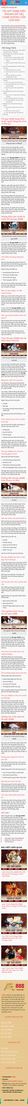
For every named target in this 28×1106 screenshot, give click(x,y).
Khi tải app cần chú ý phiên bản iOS (14, 88)
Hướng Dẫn (13, 7)
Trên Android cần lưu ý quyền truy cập (15, 72)
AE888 (3, 995)
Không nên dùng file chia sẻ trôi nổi (15, 108)
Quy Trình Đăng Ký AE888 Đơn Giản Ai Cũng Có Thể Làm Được (14, 906)
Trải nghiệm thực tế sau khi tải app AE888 (13, 92)
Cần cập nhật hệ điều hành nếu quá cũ (15, 63)
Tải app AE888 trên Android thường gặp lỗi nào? (13, 76)
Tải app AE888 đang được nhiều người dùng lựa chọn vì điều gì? (14, 51)
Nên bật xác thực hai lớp (12, 110)
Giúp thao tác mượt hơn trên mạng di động (15, 95)
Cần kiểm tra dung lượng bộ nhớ (15, 57)
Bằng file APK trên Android (13, 70)
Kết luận (5, 114)
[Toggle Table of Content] (23, 48)
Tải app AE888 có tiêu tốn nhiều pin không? (14, 100)
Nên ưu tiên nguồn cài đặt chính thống (15, 60)
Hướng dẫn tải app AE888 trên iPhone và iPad (14, 79)
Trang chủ (4, 7)
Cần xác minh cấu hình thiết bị (14, 82)
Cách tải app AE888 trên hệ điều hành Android (14, 67)
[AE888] (14, 2)
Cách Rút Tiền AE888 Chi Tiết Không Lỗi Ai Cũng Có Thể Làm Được (13, 874)
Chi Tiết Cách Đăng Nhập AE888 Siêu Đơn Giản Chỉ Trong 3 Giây (12, 938)
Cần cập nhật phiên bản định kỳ (14, 112)
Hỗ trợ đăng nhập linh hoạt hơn (14, 98)
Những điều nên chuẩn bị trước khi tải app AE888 (13, 54)
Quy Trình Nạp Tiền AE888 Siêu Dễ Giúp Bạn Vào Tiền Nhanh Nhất (12, 970)
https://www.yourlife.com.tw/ (12, 1081)
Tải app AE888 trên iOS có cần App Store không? (15, 85)
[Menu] (26, 3)
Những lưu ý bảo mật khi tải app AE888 (12, 104)
